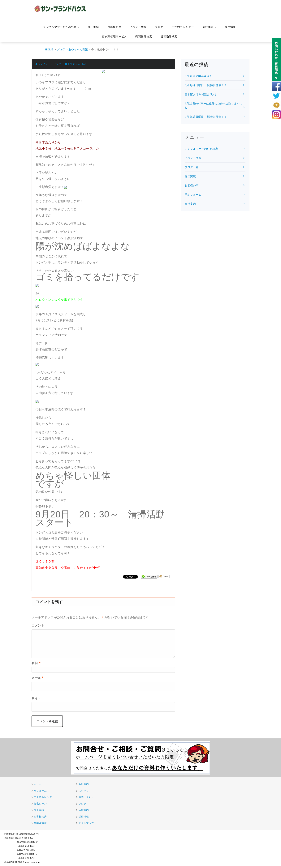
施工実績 (93, 27)
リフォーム (40, 790)
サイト (36, 698)
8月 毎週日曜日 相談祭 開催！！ (206, 85)
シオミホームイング (49, 64)
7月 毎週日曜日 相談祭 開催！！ (206, 116)
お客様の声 (114, 27)
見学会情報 (40, 823)
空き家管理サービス (114, 36)
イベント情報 (138, 27)
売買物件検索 (143, 36)
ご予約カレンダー (183, 27)
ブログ (159, 27)
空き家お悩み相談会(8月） (201, 94)
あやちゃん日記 (77, 64)
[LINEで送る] (149, 576)
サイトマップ (86, 823)
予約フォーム (193, 194)
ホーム (38, 784)
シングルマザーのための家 (201, 149)
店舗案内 (84, 810)
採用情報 (230, 27)
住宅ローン (40, 803)
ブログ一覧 (192, 167)
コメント (38, 625)
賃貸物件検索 (169, 36)
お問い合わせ (86, 797)
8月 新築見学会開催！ (198, 76)
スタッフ (84, 790)
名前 (36, 663)
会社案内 (190, 204)
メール (38, 678)
